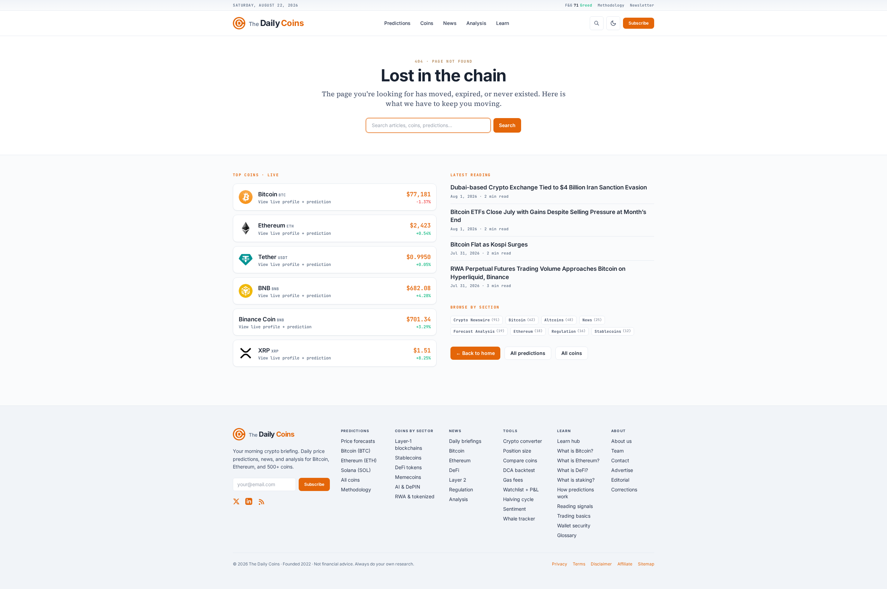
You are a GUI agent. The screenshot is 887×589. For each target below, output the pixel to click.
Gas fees (513, 480)
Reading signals (575, 506)
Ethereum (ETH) (359, 460)
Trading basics (573, 516)
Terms (579, 563)
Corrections (624, 489)
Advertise (622, 470)
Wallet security (573, 525)
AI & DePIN (407, 487)
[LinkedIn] (248, 501)
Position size (517, 451)
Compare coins (520, 460)
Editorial (620, 480)
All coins (571, 353)
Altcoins (558, 320)
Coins (426, 23)
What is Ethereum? (578, 460)
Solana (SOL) (356, 470)
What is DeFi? (572, 470)
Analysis (476, 23)
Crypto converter (522, 441)
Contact (620, 460)
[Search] (597, 23)
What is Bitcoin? (575, 451)
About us (621, 441)
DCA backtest (519, 470)
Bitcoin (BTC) (355, 451)
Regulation (569, 331)
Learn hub (568, 441)
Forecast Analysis (479, 331)
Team (617, 451)
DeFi (454, 470)
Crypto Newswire (477, 320)
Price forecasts (358, 441)
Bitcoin (522, 320)
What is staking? (576, 480)
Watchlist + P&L (521, 489)
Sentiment (514, 509)
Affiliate (624, 563)
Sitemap (646, 563)
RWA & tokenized (414, 496)
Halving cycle (518, 499)
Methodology (611, 5)
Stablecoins (613, 331)
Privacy (559, 563)
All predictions (527, 353)
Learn (502, 23)
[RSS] (261, 501)
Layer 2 (457, 480)
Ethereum (528, 331)
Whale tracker (519, 518)
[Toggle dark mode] (613, 23)
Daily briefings (465, 441)
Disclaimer (601, 563)
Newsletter (642, 5)
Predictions (397, 23)
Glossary (567, 535)
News (450, 23)
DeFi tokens (408, 467)
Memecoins (408, 477)
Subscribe (639, 23)
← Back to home (475, 353)
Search (507, 125)
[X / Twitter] (236, 501)
